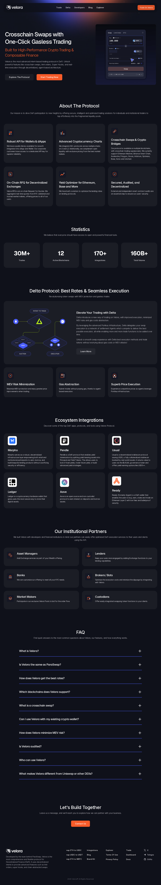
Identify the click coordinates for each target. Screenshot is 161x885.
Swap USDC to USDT (74, 855)
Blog (89, 855)
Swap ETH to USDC (73, 850)
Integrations (92, 850)
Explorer (109, 850)
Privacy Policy (112, 859)
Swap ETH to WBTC (73, 859)
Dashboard (131, 855)
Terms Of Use (112, 855)
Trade (128, 850)
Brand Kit (91, 859)
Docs (128, 859)
